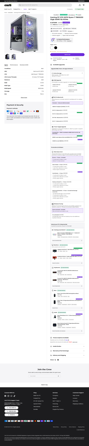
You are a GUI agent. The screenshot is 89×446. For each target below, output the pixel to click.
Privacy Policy (64, 427)
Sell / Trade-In (32, 9)
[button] (83, 5)
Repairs (55, 398)
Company (70, 9)
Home (5, 12)
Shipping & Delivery (78, 404)
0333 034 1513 (12, 411)
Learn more (75, 342)
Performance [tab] (14, 65)
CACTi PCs (10, 427)
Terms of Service (72, 427)
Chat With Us (12, 407)
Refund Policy (56, 427)
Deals (25, 9)
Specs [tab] (6, 65)
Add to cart (67, 54)
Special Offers (37, 404)
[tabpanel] (24, 83)
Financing (55, 404)
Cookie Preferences (81, 429)
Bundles (36, 409)
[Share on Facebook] (58, 359)
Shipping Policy (81, 427)
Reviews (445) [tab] (24, 65)
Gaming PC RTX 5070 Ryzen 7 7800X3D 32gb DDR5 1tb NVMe (22, 12)
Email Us (12, 414)
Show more (24, 97)
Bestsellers (10, 12)
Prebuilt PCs (16, 9)
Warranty (75, 401)
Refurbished (37, 406)
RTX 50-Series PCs (39, 401)
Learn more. (65, 24)
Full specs (70, 31)
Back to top (44, 384)
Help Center (81, 1)
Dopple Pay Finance (58, 409)
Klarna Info (56, 406)
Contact (75, 398)
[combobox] (45, 5)
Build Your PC (8, 9)
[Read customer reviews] (67, 14)
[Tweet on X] (55, 359)
